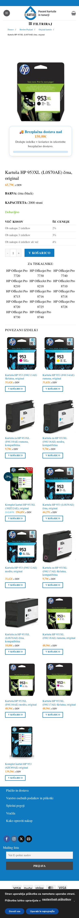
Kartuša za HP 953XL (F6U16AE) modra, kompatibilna (55, 441)
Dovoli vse (14, 911)
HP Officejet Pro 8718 (64, 293)
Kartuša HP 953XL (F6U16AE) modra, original (21, 702)
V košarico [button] (15, 388)
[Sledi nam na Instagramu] (14, 838)
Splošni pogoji (15, 805)
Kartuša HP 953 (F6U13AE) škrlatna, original (21, 376)
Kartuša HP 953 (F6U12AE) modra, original (21, 569)
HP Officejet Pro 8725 (40, 304)
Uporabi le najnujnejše (42, 911)
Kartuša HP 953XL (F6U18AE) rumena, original (59, 636)
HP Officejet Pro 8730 (17, 314)
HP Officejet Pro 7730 (40, 273)
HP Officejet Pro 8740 (40, 314)
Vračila (10, 813)
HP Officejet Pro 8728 (64, 304)
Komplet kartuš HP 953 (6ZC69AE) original (18, 765)
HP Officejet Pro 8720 (17, 304)
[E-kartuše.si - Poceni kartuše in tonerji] (40, 13)
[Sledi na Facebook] (6, 838)
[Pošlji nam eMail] (28, 838)
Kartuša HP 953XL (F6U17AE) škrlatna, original (59, 702)
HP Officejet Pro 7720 (17, 273)
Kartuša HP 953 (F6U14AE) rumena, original (59, 376)
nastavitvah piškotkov (56, 899)
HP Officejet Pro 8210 (17, 283)
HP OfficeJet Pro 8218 (40, 283)
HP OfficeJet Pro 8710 (64, 283)
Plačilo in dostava (17, 790)
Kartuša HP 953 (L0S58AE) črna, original (58, 506)
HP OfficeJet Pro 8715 (17, 293)
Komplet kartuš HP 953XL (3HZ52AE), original (20, 506)
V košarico (39, 252)
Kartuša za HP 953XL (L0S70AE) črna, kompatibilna (17, 638)
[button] (6, 13)
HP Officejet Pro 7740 (64, 273)
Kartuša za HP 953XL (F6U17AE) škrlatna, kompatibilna (55, 571)
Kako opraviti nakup (19, 820)
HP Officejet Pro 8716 (40, 293)
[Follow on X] (21, 838)
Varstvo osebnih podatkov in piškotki (29, 798)
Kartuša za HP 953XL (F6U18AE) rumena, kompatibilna (17, 441)
